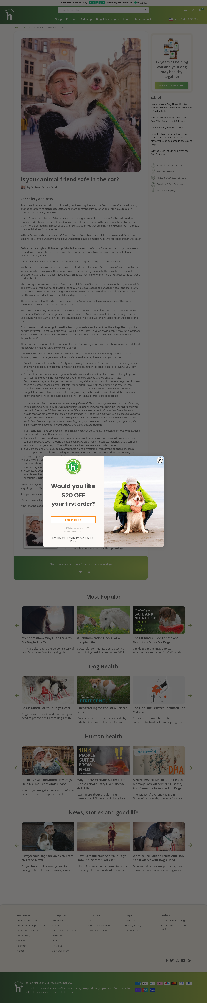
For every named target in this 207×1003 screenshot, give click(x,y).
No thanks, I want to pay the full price (73, 539)
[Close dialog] (160, 460)
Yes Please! (73, 520)
